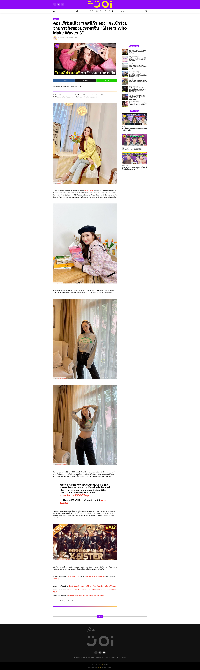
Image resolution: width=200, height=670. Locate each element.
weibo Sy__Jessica (61, 378)
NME (77, 576)
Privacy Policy (121, 657)
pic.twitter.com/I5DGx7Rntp (74, 495)
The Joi (99, 667)
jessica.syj (59, 183)
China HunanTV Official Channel (64, 559)
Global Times (71, 576)
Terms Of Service (109, 657)
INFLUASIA (100, 664)
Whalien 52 (62, 39)
